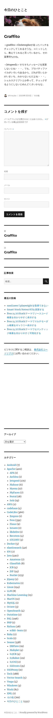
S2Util (13, 661)
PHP (9, 622)
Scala (10, 638)
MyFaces (15, 492)
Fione (13, 524)
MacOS (11, 598)
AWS (9, 504)
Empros (14, 516)
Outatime (12, 614)
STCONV (14, 539)
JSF (11, 571)
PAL (9, 618)
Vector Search (14, 677)
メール (7, 185)
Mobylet (14, 650)
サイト (7, 199)
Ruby (10, 634)
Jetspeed (14, 480)
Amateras (15, 559)
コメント (9, 129)
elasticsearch (14, 547)
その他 (36, 95)
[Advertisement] (26, 394)
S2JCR (13, 654)
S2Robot (14, 658)
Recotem (15, 535)
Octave (11, 606)
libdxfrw (14, 531)
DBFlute (14, 646)
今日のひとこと (16, 10)
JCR (12, 567)
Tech (9, 673)
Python (11, 626)
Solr (12, 500)
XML (9, 693)
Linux (10, 587)
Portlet (14, 575)
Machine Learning (17, 595)
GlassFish (15, 563)
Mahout (14, 484)
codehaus (12, 508)
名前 (6, 171)
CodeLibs (12, 512)
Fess (12, 520)
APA (12, 472)
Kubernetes (13, 583)
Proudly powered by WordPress (33, 712)
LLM (9, 591)
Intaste (14, 528)
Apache (11, 468)
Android (11, 465)
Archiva (14, 476)
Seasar (10, 642)
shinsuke (12, 95)
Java (9, 555)
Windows (12, 685)
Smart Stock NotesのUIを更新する (25, 309)
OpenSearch (13, 610)
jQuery (10, 579)
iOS (9, 551)
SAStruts (15, 665)
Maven (13, 488)
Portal (13, 496)
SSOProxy (12, 669)
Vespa (10, 681)
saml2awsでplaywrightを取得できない (27, 305)
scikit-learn (16, 630)
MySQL (11, 602)
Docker (11, 543)
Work (10, 689)
